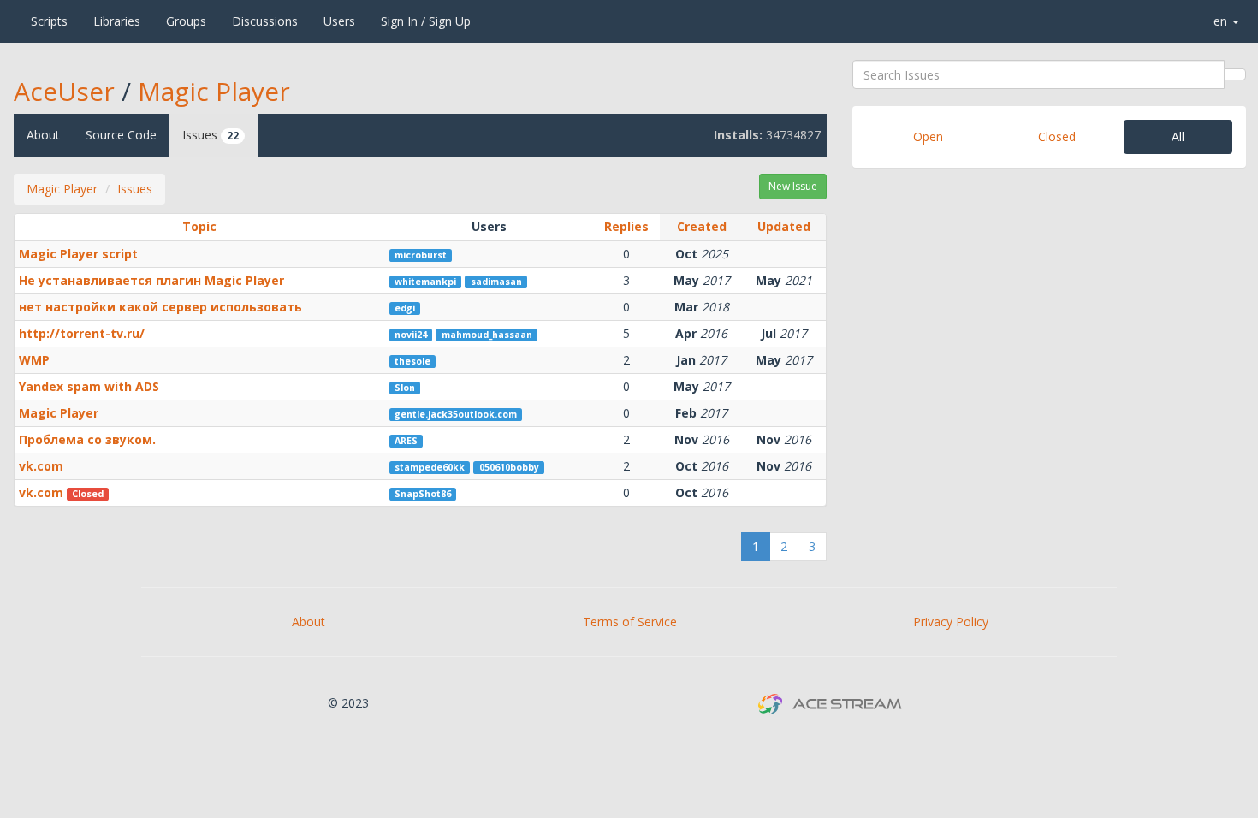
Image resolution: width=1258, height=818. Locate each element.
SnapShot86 (423, 494)
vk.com (41, 466)
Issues (210, 135)
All (1178, 136)
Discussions (265, 21)
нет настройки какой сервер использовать (160, 307)
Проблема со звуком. (87, 439)
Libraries (116, 21)
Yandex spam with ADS (89, 386)
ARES (406, 441)
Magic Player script (78, 254)
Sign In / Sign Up (426, 21)
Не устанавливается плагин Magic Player (151, 280)
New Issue (792, 186)
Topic (199, 226)
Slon (405, 388)
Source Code (121, 135)
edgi (405, 308)
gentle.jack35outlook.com (456, 414)
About (43, 135)
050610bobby (509, 467)
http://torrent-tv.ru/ (82, 333)
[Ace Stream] (9, 21)
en (1222, 21)
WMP (34, 360)
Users (339, 21)
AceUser (64, 91)
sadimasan (496, 281)
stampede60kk (430, 467)
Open (928, 136)
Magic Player (214, 91)
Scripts (49, 21)
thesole (412, 361)
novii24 (411, 335)
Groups (186, 21)
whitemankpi (425, 281)
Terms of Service (630, 622)
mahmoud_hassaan (487, 335)
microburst (421, 255)
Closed (1057, 136)
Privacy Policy (950, 622)
